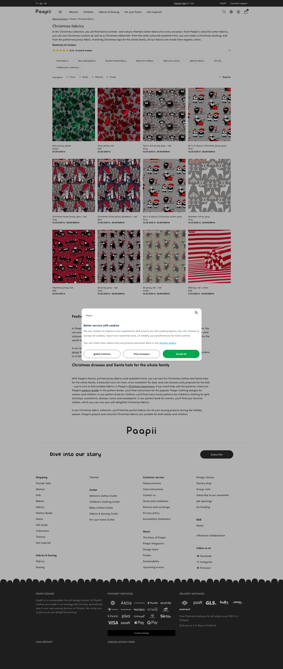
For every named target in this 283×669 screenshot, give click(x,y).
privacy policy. (168, 343)
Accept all (181, 353)
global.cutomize (102, 353)
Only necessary (142, 353)
